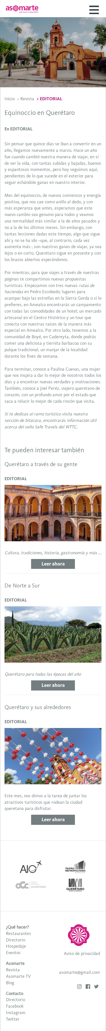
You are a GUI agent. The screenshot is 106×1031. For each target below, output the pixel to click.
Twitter (13, 1019)
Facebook (14, 1006)
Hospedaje (16, 946)
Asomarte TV (18, 976)
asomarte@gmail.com (79, 972)
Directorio (15, 940)
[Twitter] (96, 987)
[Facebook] (88, 987)
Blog (10, 982)
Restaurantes (18, 933)
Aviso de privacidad (82, 953)
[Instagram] (79, 987)
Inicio (10, 98)
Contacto (14, 993)
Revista (27, 98)
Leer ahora (53, 564)
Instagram (15, 1012)
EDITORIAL (51, 98)
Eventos (13, 952)
